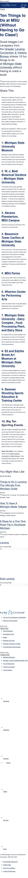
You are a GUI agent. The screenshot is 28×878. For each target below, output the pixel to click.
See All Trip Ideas (5, 476)
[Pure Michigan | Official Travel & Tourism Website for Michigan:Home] (9, 5)
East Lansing (7, 578)
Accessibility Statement (10, 862)
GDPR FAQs (7, 865)
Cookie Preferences (9, 871)
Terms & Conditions (9, 868)
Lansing (4, 542)
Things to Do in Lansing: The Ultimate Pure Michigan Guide (13, 485)
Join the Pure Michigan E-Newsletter (14, 617)
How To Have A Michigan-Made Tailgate (13, 504)
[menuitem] (15, 871)
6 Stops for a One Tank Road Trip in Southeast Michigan (13, 524)
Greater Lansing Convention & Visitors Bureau (13, 52)
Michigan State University (11, 65)
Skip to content (4, 1)
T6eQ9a (2, 9)
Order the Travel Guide (10, 621)
